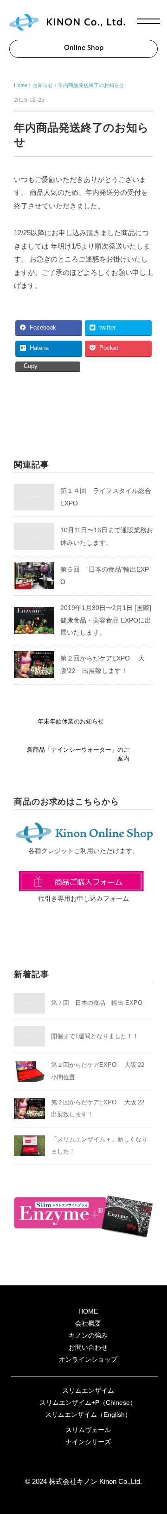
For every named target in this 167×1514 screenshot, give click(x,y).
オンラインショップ (88, 1359)
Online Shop (83, 48)
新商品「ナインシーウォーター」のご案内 (78, 754)
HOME (88, 1311)
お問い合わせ (88, 1347)
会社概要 (88, 1323)
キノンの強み (88, 1335)
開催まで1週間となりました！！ (95, 1036)
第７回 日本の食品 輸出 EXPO (96, 1002)
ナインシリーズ (88, 1441)
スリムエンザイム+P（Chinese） (87, 1402)
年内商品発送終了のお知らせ (91, 85)
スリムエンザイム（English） (88, 1414)
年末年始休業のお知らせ (71, 721)
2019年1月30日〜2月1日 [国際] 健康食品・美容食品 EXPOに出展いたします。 (105, 620)
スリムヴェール (88, 1429)
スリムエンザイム (88, 1390)
